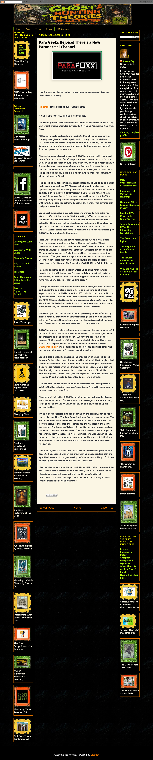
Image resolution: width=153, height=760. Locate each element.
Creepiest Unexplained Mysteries (126, 560)
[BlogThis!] (49, 495)
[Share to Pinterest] (56, 495)
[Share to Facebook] (54, 495)
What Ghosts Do (128, 566)
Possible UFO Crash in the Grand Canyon (127, 216)
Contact (38, 29)
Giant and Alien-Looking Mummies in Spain (129, 205)
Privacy (49, 29)
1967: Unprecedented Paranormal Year (128, 182)
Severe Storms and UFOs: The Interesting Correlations (129, 228)
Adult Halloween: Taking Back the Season (22, 280)
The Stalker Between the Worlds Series (127, 260)
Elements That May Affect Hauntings (127, 193)
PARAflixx (44, 106)
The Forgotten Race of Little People (127, 249)
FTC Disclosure (63, 29)
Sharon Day (128, 61)
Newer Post (46, 507)
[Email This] (47, 495)
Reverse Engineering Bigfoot (20, 291)
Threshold (19, 271)
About (28, 29)
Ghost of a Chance (23, 258)
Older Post (107, 507)
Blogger (95, 754)
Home (18, 29)
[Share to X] (52, 495)
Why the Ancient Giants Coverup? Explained (129, 271)
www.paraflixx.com (48, 346)
